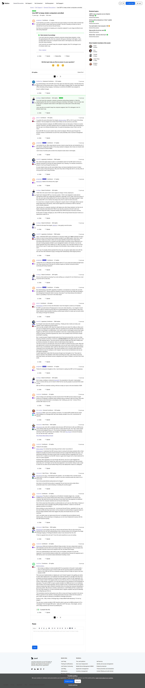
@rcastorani (39, 412)
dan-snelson (39, 410)
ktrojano (95, 63)
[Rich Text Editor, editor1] (58, 637)
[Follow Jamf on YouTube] (38, 669)
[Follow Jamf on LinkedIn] (35, 669)
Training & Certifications (67, 663)
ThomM (95, 54)
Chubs (95, 45)
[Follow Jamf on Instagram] (41, 669)
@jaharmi (55, 225)
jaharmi (38, 117)
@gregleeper (39, 305)
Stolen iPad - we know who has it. (97, 34)
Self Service (100, 661)
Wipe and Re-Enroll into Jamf (96, 30)
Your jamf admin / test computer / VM (98, 26)
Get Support (28, 3)
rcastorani (38, 394)
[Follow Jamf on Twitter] (32, 669)
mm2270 (38, 159)
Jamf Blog (63, 668)
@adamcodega (62, 120)
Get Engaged (59, 3)
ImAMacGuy (39, 81)
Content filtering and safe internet (105, 671)
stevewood (39, 424)
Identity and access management (105, 663)
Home (32, 7)
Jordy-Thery (96, 59)
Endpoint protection (101, 666)
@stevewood (39, 451)
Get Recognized (49, 3)
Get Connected (38, 3)
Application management (82, 668)
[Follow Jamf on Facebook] (43, 669)
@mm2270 (39, 181)
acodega (38, 98)
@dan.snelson (39, 449)
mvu (94, 50)
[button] (130, 3)
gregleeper (39, 20)
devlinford (38, 563)
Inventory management (82, 671)
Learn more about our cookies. (104, 678)
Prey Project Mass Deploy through (44, 435)
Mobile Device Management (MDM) (84, 666)
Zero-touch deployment (82, 663)
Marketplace (64, 671)
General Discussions (18, 3)
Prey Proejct (68, 431)
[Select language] (123, 3)
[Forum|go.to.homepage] (5, 3)
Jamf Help (63, 661)
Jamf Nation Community (67, 666)
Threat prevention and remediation (105, 668)
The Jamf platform (80, 661)
